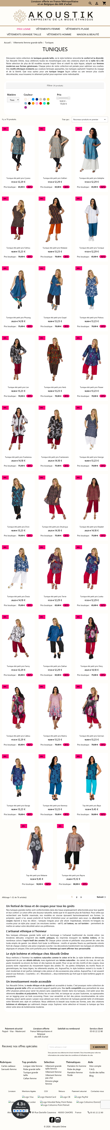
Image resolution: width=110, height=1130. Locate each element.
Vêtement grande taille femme (53, 1067)
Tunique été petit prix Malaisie (55, 248)
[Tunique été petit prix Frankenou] (18, 428)
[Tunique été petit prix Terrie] (55, 568)
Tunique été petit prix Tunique (91, 248)
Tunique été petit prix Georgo (92, 457)
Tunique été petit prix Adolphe (91, 178)
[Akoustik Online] (53, 15)
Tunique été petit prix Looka (91, 596)
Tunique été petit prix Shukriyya (55, 526)
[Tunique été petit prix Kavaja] (18, 777)
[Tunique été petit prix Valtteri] (55, 150)
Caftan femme (29, 1078)
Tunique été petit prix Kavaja (18, 805)
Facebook (52, 1119)
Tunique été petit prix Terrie (55, 596)
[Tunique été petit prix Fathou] (18, 219)
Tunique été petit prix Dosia (18, 596)
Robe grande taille (31, 1069)
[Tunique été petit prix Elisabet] (91, 498)
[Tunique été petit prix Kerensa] (55, 777)
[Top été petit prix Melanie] (36, 847)
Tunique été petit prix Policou (92, 317)
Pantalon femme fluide (75, 1073)
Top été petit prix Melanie (36, 875)
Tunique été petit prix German (91, 736)
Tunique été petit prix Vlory (91, 666)
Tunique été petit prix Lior (18, 387)
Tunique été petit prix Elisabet (92, 526)
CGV (46, 1091)
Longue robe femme (32, 1065)
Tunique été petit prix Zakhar (55, 666)
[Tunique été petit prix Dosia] (18, 568)
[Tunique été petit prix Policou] (91, 289)
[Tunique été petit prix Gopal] (55, 289)
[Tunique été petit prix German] (91, 707)
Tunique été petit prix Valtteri (55, 178)
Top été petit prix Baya (91, 805)
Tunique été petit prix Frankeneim (55, 457)
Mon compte (95, 1065)
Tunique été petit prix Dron (18, 526)
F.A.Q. (92, 1069)
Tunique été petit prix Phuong (18, 317)
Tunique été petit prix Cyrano (18, 178)
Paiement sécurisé (79, 1091)
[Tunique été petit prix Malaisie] (55, 219)
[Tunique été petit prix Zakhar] (55, 638)
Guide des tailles (96, 1072)
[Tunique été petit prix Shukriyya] (55, 498)
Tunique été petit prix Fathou (18, 248)
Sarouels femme (8, 1069)
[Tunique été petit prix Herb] (55, 359)
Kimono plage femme (51, 1082)
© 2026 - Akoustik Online (55, 1126)
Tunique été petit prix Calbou (18, 736)
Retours (62, 1091)
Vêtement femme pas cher (53, 1076)
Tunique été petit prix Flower (91, 387)
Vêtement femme (53, 1071)
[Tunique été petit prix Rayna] (73, 847)
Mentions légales (29, 1091)
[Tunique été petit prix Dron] (18, 498)
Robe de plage (74, 1069)
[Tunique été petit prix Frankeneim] (55, 428)
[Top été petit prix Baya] (91, 777)
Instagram (58, 1119)
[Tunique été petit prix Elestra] (55, 707)
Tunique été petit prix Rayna (73, 875)
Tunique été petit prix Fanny (18, 666)
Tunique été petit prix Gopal (55, 317)
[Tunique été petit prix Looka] (91, 568)
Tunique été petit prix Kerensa (55, 805)
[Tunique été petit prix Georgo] (91, 428)
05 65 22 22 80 (96, 1112)
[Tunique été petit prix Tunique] (91, 219)
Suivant (102, 897)
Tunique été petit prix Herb (55, 387)
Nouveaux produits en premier (90, 119)
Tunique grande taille (30, 1073)
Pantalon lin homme (76, 1065)
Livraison (12, 1091)
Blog (91, 1075)
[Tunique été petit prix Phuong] (18, 289)
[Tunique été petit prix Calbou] (18, 707)
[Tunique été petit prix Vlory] (91, 638)
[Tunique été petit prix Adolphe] (91, 150)
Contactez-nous (97, 1091)
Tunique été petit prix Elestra (55, 736)
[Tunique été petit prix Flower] (91, 359)
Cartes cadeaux (8, 1065)
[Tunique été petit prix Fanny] (18, 638)
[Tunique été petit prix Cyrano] (18, 150)
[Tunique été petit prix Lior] (18, 359)
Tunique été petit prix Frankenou (18, 457)
